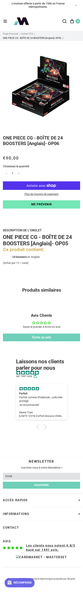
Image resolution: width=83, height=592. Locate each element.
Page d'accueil (10, 33)
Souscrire (41, 485)
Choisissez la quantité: (16, 166)
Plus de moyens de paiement (41, 194)
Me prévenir (41, 204)
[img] (43, 373)
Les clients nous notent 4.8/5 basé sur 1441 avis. (50, 548)
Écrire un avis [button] (41, 337)
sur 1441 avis (24, 376)
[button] (38, 426)
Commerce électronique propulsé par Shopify (51, 579)
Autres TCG (27, 33)
